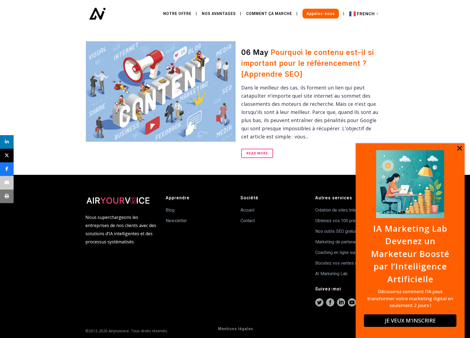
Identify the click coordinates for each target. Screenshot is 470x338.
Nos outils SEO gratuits (337, 231)
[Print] (7, 196)
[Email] (7, 183)
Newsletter (176, 220)
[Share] (7, 142)
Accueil (247, 210)
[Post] (7, 155)
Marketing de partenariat (338, 241)
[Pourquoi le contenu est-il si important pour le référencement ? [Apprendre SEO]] (160, 91)
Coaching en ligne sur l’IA (339, 252)
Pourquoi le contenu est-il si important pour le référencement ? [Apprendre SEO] (307, 63)
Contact (247, 220)
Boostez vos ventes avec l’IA (343, 263)
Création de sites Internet (339, 210)
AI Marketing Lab (331, 273)
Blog (170, 210)
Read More (257, 153)
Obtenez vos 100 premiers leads (346, 220)
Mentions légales (235, 329)
